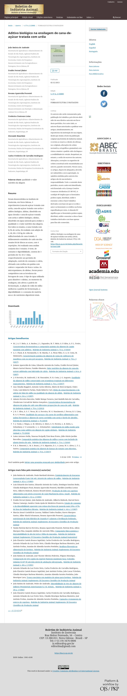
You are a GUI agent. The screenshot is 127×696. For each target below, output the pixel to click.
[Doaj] (104, 241)
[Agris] (104, 213)
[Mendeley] (104, 268)
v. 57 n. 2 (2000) (29, 25)
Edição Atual (27, 17)
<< (9, 610)
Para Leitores (94, 66)
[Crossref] (103, 258)
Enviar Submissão (98, 29)
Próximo (75, 457)
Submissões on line (75, 17)
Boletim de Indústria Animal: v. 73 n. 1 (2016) (51, 442)
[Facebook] (104, 93)
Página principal (11, 17)
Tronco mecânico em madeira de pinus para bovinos (49, 577)
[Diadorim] (104, 180)
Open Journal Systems (98, 290)
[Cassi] (104, 188)
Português (93, 51)
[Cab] (104, 221)
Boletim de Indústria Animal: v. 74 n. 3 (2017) (45, 384)
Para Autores (94, 70)
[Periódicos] (104, 195)
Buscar (118, 17)
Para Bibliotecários (96, 74)
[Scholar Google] (104, 234)
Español (92, 48)
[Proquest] (104, 226)
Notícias (59, 17)
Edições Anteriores (44, 17)
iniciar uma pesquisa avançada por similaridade (45, 462)
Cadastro (111, 2)
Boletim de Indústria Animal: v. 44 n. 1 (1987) (58, 509)
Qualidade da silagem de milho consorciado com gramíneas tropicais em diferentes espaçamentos (46, 380)
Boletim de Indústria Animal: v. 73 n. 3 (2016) (51, 349)
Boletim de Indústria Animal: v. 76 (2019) (30, 421)
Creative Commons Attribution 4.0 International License (75, 671)
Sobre (89, 17)
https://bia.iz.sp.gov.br (64, 653)
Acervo (18, 25)
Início (10, 25)
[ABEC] (104, 153)
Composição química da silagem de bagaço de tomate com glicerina (48, 448)
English (92, 44)
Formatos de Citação (60, 251)
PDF (56, 71)
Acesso (120, 2)
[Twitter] (104, 104)
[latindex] (104, 172)
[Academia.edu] (104, 272)
